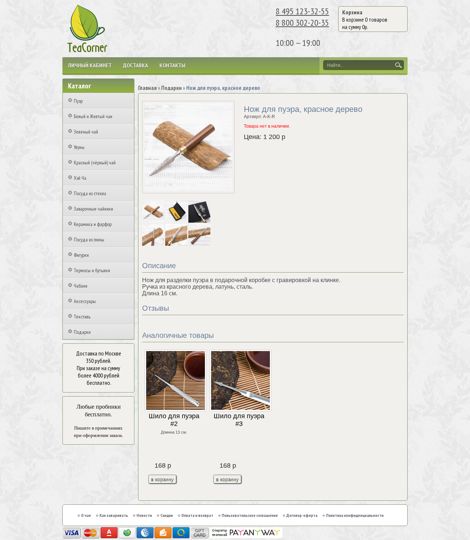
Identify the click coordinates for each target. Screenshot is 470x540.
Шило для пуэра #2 (174, 419)
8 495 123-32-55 (302, 11)
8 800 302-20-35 (302, 22)
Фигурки (81, 255)
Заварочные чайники (93, 208)
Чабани (80, 285)
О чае (86, 515)
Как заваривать (114, 515)
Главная (147, 87)
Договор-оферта (302, 515)
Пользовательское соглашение (250, 515)
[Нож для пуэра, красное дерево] (153, 221)
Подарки (82, 332)
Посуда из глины (89, 239)
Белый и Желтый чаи (93, 116)
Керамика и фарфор (93, 224)
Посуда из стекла (90, 193)
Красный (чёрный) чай (95, 162)
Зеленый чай (86, 131)
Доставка (135, 65)
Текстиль (82, 316)
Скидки (166, 515)
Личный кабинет (90, 65)
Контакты (172, 65)
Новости (144, 515)
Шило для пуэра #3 (239, 419)
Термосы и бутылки (92, 270)
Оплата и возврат (197, 515)
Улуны (79, 147)
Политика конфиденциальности (355, 515)
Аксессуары (85, 301)
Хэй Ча (80, 178)
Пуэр (78, 101)
